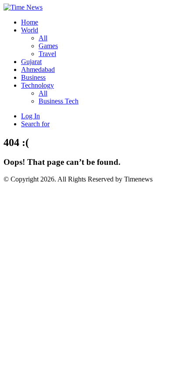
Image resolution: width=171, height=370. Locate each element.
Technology (37, 85)
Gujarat (31, 61)
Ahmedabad (38, 69)
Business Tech (58, 101)
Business (33, 77)
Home (29, 22)
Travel (47, 53)
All (43, 38)
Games (48, 46)
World (29, 30)
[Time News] (23, 7)
